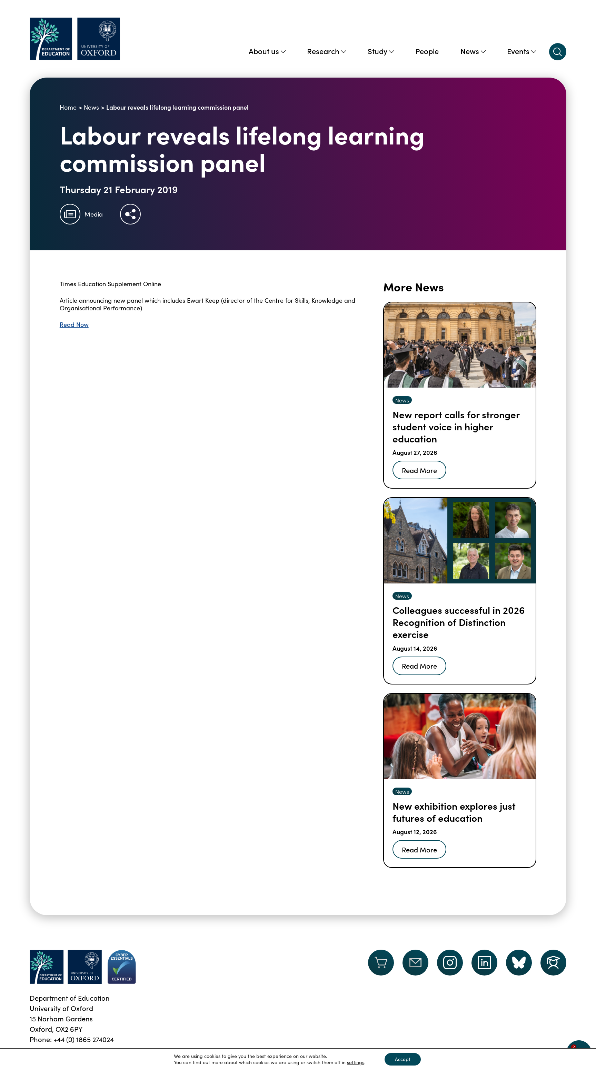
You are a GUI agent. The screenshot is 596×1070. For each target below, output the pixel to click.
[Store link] (381, 967)
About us (264, 51)
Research (323, 51)
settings (355, 1062)
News (469, 51)
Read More (419, 470)
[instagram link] (450, 963)
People (427, 51)
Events (518, 51)
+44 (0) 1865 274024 (83, 1039)
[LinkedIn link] (484, 963)
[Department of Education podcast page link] (553, 963)
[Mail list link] (415, 967)
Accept (402, 1059)
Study (377, 51)
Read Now (74, 324)
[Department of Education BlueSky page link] (519, 963)
